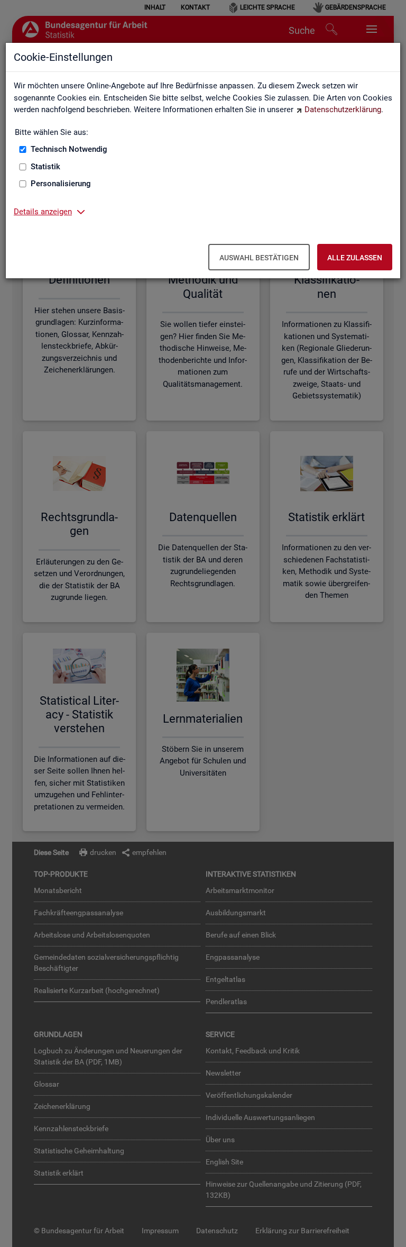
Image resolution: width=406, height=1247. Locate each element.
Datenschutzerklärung (342, 109)
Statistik (45, 166)
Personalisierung (61, 183)
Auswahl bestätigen (259, 257)
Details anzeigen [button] (43, 211)
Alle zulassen (354, 257)
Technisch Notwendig (69, 149)
